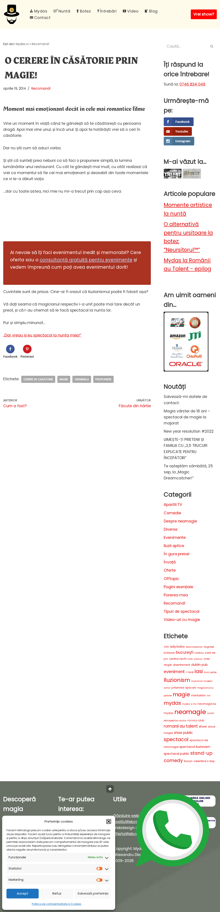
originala (82, 379)
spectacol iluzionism (194, 747)
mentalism (198, 695)
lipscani (190, 687)
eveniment (174, 672)
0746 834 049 (192, 84)
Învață (170, 562)
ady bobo (177, 646)
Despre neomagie (180, 521)
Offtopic (171, 578)
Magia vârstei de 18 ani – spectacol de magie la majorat (187, 417)
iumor (167, 687)
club (190, 659)
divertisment (181, 665)
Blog (153, 11)
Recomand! (40, 44)
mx (208, 695)
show (203, 726)
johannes (178, 687)
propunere (103, 379)
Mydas (40, 11)
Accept (23, 893)
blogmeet (209, 647)
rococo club (195, 720)
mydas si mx (189, 704)
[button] (109, 821)
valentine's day (204, 761)
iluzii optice (210, 672)
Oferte (170, 570)
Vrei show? (203, 14)
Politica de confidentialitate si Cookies (56, 904)
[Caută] (212, 46)
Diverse (170, 529)
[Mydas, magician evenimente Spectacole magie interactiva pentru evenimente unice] (12, 14)
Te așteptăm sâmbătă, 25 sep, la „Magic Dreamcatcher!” (188, 472)
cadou (199, 653)
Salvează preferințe (93, 893)
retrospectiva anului (175, 720)
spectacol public (176, 753)
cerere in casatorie (38, 379)
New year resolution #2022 (189, 431)
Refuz (56, 893)
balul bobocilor (194, 647)
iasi (199, 671)
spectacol (176, 739)
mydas (172, 702)
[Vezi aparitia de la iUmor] (192, 177)
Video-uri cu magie (182, 619)
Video (132, 11)
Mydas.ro (22, 44)
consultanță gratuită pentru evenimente (86, 260)
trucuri (188, 761)
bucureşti (184, 652)
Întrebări (108, 11)
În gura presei (176, 554)
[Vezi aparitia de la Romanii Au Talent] (173, 177)
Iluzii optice (174, 545)
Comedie (172, 513)
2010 (166, 647)
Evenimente (175, 537)
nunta (210, 713)
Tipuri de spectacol (181, 611)
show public (183, 732)
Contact (42, 17)
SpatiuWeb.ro (125, 821)
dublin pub (199, 665)
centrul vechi (178, 659)
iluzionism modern (201, 681)
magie (64, 379)
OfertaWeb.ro (125, 833)
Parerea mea (176, 595)
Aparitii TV (173, 504)
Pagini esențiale (178, 586)
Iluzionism (177, 680)
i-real (190, 672)
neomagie (190, 711)
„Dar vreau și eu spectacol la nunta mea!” (42, 335)
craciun (198, 659)
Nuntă (64, 11)
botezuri (169, 653)
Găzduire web (126, 815)
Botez (85, 11)
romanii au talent (181, 726)
